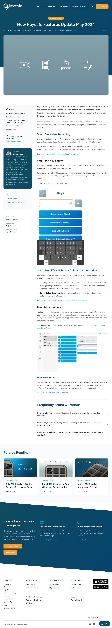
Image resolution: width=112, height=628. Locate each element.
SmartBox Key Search (13, 117)
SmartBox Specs (9, 608)
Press (28, 606)
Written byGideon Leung (23, 30)
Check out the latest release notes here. (52, 393)
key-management (12, 206)
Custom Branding (10, 593)
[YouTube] (90, 624)
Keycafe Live (77, 588)
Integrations (8, 596)
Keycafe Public (9, 599)
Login (91, 6)
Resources (64, 6)
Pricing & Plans (9, 602)
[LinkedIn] (94, 624)
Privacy (73, 597)
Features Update (12, 198)
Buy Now (103, 6)
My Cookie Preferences (34, 597)
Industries (51, 6)
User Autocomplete (13, 126)
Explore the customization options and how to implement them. (62, 301)
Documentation (31, 591)
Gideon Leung (18, 154)
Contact (83, 6)
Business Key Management (15, 202)
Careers (74, 591)
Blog (27, 594)
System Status (55, 588)
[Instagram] (99, 624)
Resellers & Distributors (34, 600)
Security (6, 605)
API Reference (54, 585)
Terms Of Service (77, 600)
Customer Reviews (32, 588)
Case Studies (30, 585)
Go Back (105, 30)
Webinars (29, 603)
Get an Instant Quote (13, 141)
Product (40, 6)
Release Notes (11, 129)
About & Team (76, 585)
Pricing (75, 6)
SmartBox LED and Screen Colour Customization (15, 121)
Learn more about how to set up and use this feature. (58, 154)
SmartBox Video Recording (15, 113)
